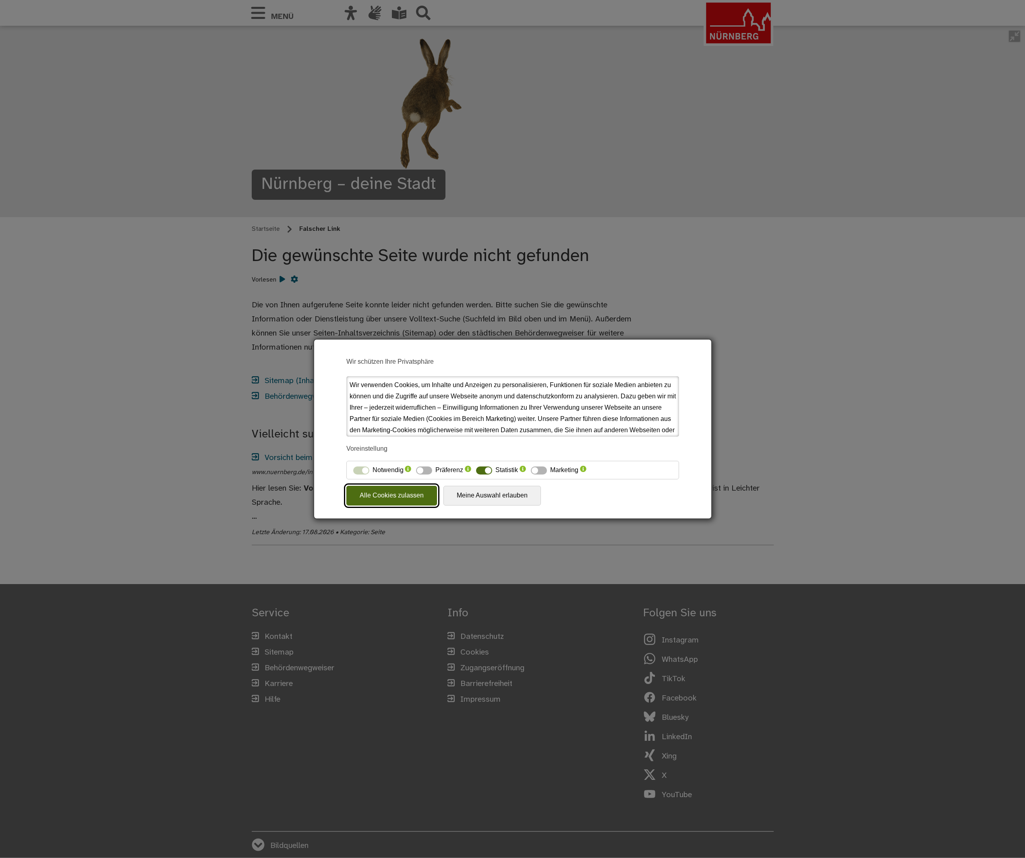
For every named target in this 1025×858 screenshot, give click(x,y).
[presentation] (408, 470)
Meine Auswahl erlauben (492, 495)
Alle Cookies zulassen (392, 495)
